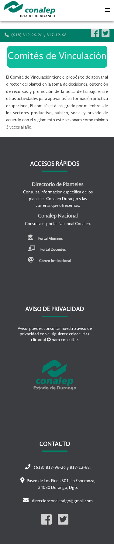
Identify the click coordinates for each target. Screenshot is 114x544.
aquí (42, 340)
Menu (107, 8)
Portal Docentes (53, 250)
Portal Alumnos (50, 238)
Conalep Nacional (58, 216)
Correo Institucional (54, 261)
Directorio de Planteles (58, 184)
